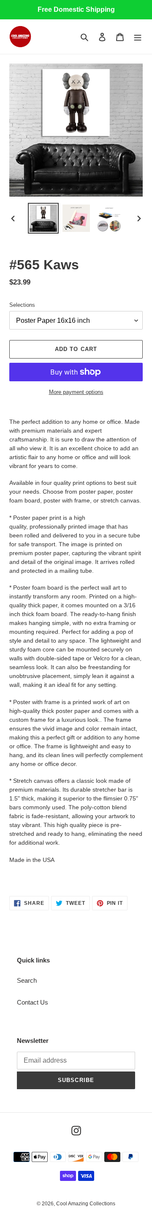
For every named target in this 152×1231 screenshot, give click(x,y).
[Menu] (138, 37)
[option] (43, 218)
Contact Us (32, 1002)
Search (27, 980)
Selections (22, 305)
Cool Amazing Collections (85, 1204)
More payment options (76, 392)
